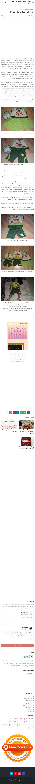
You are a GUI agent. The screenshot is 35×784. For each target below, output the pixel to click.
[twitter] (11, 773)
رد (31, 620)
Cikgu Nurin (24, 627)
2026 (30, 696)
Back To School (29, 718)
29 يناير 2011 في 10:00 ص (23, 614)
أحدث (32, 649)
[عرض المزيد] (7, 412)
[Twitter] (24, 412)
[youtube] (15, 773)
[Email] (10, 412)
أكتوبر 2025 (29, 704)
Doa (10, 718)
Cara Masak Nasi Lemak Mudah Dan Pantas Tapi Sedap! (26, 431)
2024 (30, 711)
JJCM (15, 722)
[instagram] (19, 773)
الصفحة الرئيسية (30, 9)
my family (23, 9)
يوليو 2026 (29, 700)
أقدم (3, 649)
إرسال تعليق (17, 645)
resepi (31, 728)
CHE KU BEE (23, 82)
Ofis (18, 408)
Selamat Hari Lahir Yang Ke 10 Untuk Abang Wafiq (26, 448)
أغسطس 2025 (28, 706)
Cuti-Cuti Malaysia (18, 718)
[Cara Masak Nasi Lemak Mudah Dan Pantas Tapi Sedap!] (26, 424)
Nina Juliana (24, 613)
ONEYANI (15, 82)
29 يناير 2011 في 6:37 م (24, 629)
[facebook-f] (23, 773)
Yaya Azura (23, 780)
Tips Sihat (5, 725)
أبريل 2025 (29, 707)
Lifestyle (9, 722)
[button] (33, 2)
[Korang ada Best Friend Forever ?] (9, 424)
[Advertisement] (17, 38)
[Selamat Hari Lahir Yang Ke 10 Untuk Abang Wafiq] (26, 441)
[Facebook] (28, 412)
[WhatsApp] (21, 412)
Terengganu (13, 725)
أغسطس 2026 (28, 698)
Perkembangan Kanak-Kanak (26, 725)
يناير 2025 (30, 709)
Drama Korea (29, 722)
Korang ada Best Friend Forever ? (9, 431)
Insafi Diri (21, 722)
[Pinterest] (14, 412)
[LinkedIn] (17, 412)
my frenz (22, 408)
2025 (31, 702)
